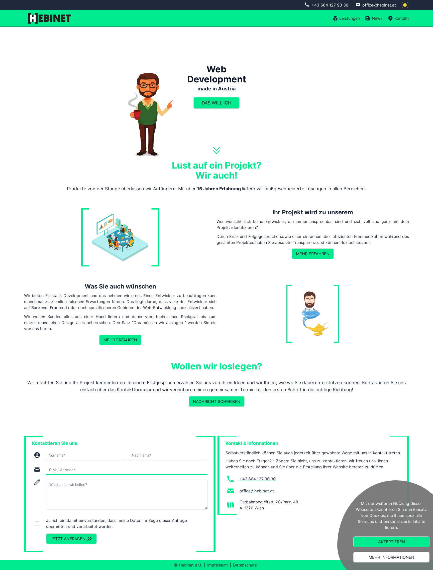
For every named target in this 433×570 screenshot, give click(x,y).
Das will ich (216, 102)
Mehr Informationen (391, 557)
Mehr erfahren (313, 253)
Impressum (217, 564)
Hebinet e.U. (190, 564)
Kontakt (401, 18)
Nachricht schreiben (216, 401)
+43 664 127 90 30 (329, 5)
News (377, 18)
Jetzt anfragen (67, 538)
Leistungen (349, 18)
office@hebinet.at (379, 5)
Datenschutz (245, 564)
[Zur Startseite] (48, 18)
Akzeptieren (391, 541)
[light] (405, 5)
